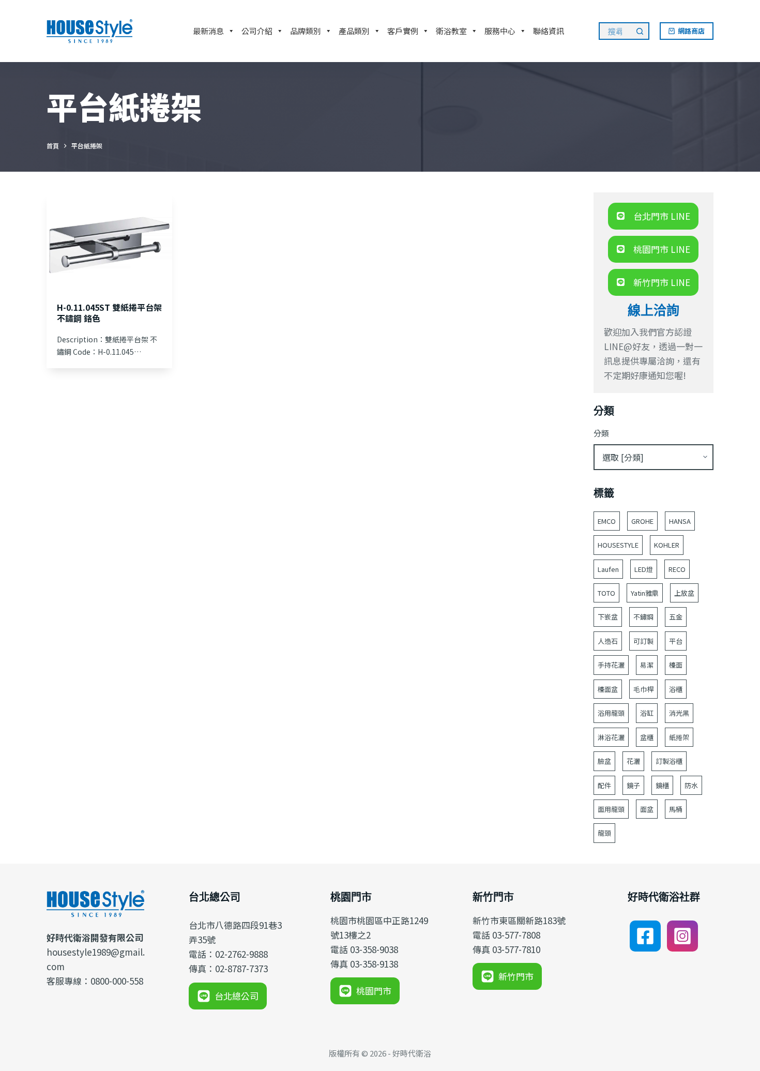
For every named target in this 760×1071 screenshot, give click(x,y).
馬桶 (675, 809)
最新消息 (208, 30)
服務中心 (499, 30)
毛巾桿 (643, 689)
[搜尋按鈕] (640, 31)
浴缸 (646, 713)
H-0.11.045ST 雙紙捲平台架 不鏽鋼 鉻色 (109, 312)
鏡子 (633, 785)
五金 (675, 617)
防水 (691, 785)
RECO (677, 569)
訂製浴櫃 (669, 761)
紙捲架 (679, 737)
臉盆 (604, 761)
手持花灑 (611, 665)
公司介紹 (256, 30)
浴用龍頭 (611, 713)
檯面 (675, 665)
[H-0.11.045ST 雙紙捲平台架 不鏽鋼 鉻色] (109, 239)
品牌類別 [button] (305, 30)
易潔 (646, 665)
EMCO (607, 521)
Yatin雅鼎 (645, 593)
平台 (675, 641)
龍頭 (604, 833)
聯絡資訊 (548, 30)
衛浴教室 (451, 30)
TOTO (606, 593)
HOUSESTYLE (618, 545)
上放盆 (684, 593)
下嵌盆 (608, 617)
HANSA (680, 521)
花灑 (633, 761)
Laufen (608, 569)
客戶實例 (402, 30)
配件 (604, 785)
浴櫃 (675, 689)
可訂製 (643, 641)
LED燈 (643, 569)
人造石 (608, 641)
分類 (601, 433)
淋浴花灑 (611, 737)
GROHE (642, 521)
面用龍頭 (611, 809)
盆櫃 (646, 737)
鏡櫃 (662, 785)
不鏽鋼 (643, 617)
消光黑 (679, 713)
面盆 (646, 809)
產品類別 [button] (354, 30)
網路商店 (691, 31)
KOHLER (666, 545)
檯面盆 (608, 689)
